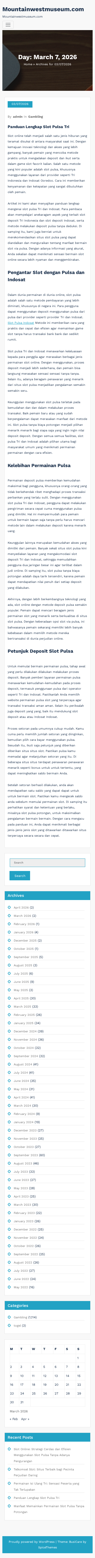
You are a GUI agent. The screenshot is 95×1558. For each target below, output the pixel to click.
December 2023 (25, 1130)
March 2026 (22, 916)
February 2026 (24, 924)
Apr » (25, 1419)
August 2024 (23, 1064)
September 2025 (26, 957)
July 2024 (21, 1072)
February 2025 (24, 1015)
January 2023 (24, 1221)
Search (20, 876)
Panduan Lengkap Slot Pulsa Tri (38, 126)
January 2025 (24, 1023)
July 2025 (21, 973)
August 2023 (23, 1163)
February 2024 (24, 1114)
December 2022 (25, 1229)
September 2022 (26, 1254)
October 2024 (24, 1048)
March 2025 (22, 1006)
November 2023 (25, 1138)
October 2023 (24, 1147)
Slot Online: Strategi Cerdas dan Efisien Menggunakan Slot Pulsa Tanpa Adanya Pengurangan (42, 1455)
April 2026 (21, 907)
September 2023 (26, 1155)
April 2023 (21, 1196)
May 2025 (21, 990)
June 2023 (21, 1180)
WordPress (47, 1542)
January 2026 (24, 932)
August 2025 (23, 965)
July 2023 (21, 1171)
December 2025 (25, 940)
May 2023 (21, 1188)
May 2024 (21, 1089)
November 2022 (25, 1238)
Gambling (35, 116)
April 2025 (21, 998)
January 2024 (24, 1122)
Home (28, 64)
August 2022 (23, 1262)
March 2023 (22, 1205)
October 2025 (24, 949)
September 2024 (26, 1056)
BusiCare (76, 1542)
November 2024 (25, 1039)
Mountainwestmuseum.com (43, 9)
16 (11, 1385)
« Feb (14, 1419)
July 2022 (21, 1271)
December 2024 (25, 1031)
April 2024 (21, 1097)
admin (17, 116)
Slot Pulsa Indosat (21, 323)
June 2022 (21, 1279)
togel (17, 1325)
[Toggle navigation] (8, 25)
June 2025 (21, 982)
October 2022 (24, 1246)
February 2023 (24, 1213)
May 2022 (21, 1287)
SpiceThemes (47, 1547)
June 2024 (21, 1081)
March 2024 (22, 1105)
